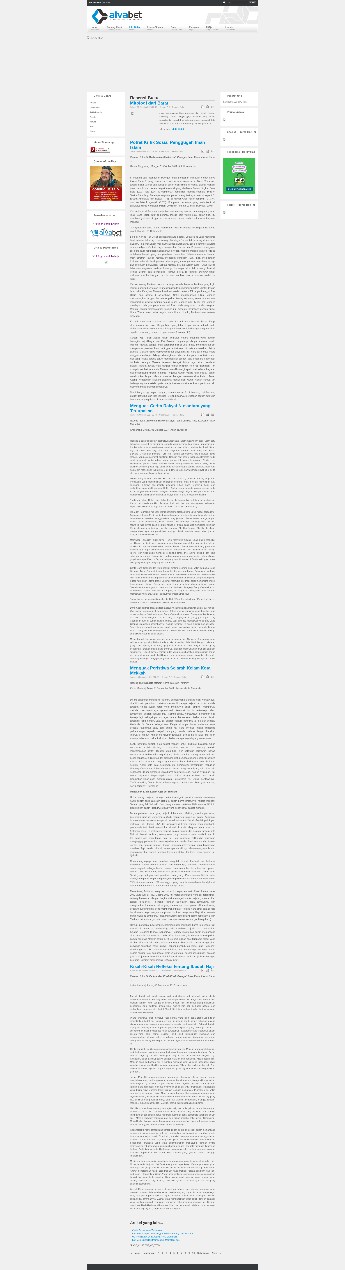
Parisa (92, 131)
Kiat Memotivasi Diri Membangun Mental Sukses (156, 1240)
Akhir (214, 1253)
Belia (92, 127)
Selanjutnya (203, 1253)
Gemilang (94, 117)
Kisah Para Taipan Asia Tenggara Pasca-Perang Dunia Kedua (162, 1233)
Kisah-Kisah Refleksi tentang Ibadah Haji (172, 966)
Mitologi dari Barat (149, 103)
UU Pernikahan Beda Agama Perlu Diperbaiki (154, 1237)
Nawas (93, 122)
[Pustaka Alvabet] (172, 19)
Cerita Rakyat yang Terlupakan (147, 1230)
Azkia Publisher (96, 112)
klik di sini (178, 129)
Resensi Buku (178, 107)
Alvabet (93, 103)
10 (193, 1253)
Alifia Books (95, 107)
